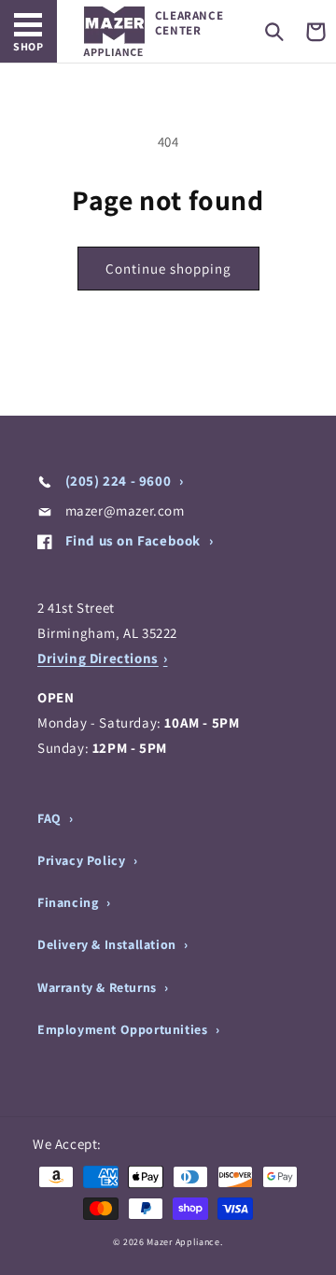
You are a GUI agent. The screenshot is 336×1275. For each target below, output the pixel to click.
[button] (274, 31)
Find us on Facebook (133, 540)
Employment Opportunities (124, 1029)
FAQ (50, 818)
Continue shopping (168, 268)
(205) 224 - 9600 (118, 480)
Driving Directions (98, 658)
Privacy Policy (83, 860)
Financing (69, 902)
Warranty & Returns (98, 987)
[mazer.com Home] (114, 31)
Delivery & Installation (108, 944)
